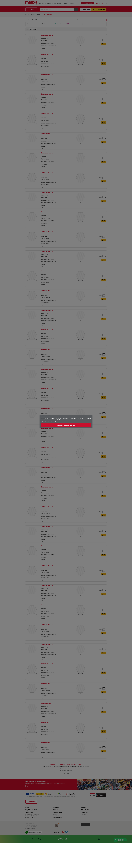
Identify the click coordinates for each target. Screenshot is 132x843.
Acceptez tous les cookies (66, 425)
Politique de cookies (45, 421)
